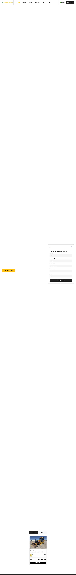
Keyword (51, 253)
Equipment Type (53, 258)
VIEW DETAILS (38, 562)
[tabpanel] (38, 550)
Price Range (52, 268)
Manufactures (52, 263)
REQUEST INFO (70, 2)
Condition (52, 273)
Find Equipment (61, 280)
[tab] (33, 532)
